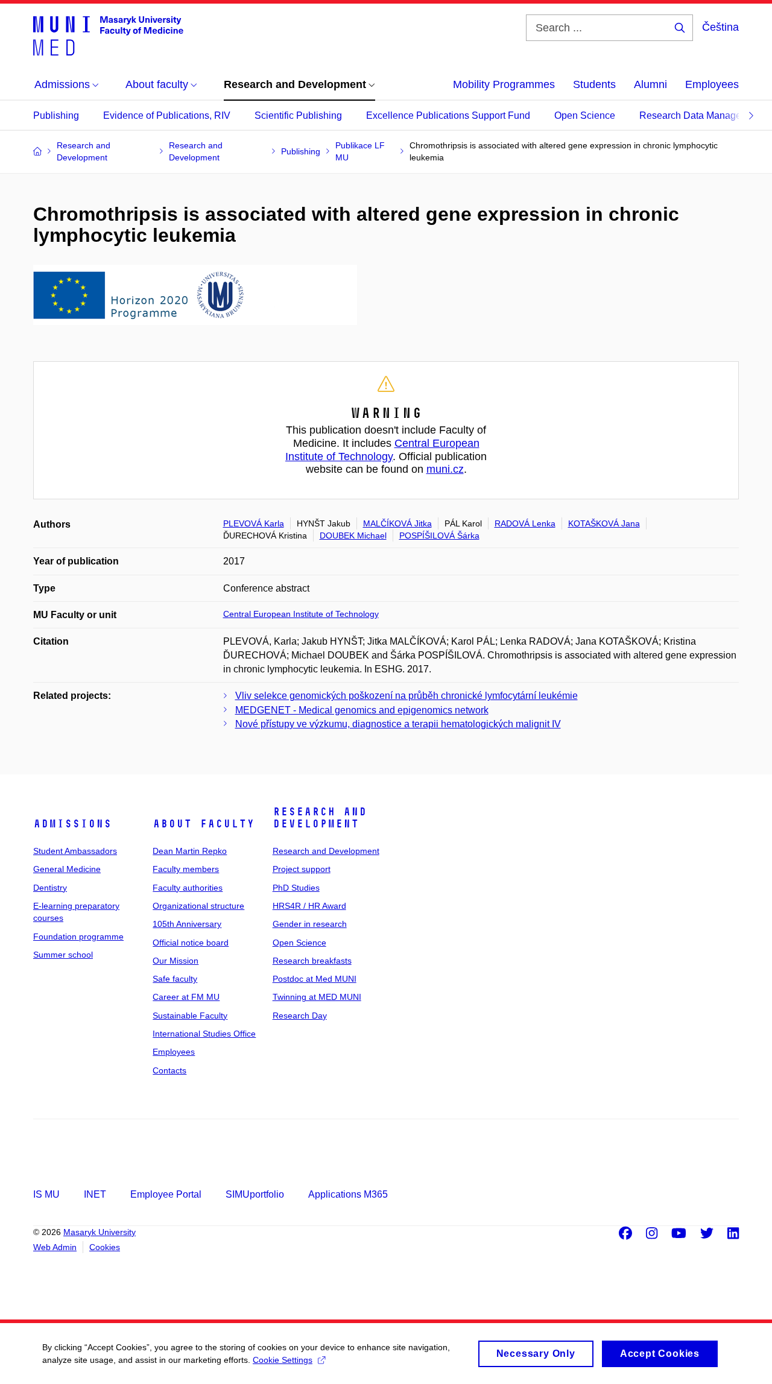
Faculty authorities (188, 888)
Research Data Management (700, 115)
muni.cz (445, 469)
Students (594, 84)
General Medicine (67, 869)
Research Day (300, 1015)
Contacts (169, 1070)
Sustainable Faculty (190, 1015)
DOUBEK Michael (353, 535)
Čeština (720, 27)
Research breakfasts (312, 960)
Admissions (72, 823)
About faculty (204, 823)
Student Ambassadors (75, 851)
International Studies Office (204, 1033)
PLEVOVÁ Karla (253, 523)
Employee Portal (165, 1194)
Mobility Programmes (504, 84)
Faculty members (186, 869)
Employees (712, 84)
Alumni (650, 84)
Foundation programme (78, 936)
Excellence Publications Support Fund (448, 115)
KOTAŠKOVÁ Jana (604, 523)
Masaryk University (99, 1232)
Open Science (584, 115)
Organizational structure (198, 906)
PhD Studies (296, 888)
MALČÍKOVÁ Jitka (397, 523)
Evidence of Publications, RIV (166, 115)
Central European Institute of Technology (382, 450)
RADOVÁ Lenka (525, 523)
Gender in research (310, 924)
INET (95, 1194)
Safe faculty (175, 979)
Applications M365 (348, 1194)
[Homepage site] (108, 34)
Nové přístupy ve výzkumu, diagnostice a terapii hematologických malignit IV (398, 724)
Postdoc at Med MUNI (314, 979)
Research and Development (320, 817)
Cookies (104, 1247)
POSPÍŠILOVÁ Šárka (439, 535)
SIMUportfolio (255, 1194)
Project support (302, 869)
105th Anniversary (187, 924)
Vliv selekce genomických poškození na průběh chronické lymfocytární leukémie (406, 695)
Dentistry (50, 888)
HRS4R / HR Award (309, 906)
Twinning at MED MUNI (317, 997)
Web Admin (55, 1247)
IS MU (46, 1194)
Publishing (56, 115)
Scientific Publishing (298, 115)
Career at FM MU (186, 997)
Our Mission (175, 960)
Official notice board (191, 942)
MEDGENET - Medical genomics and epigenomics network (362, 710)
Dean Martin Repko (190, 851)
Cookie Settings (282, 1360)
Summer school (63, 954)
